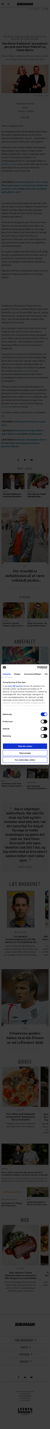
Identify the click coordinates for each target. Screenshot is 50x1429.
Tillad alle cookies (25, 746)
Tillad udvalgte (25, 753)
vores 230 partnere (15, 686)
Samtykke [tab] (7, 674)
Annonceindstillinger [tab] (32, 674)
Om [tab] (46, 674)
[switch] (44, 721)
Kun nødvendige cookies (25, 760)
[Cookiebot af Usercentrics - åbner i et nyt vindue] (37, 667)
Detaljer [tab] (17, 674)
